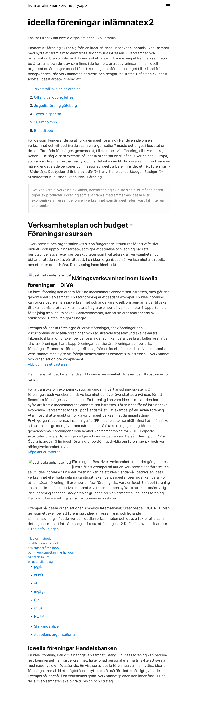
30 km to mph (45, 122)
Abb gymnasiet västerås (47, 364)
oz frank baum (38, 557)
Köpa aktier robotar (44, 452)
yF (36, 583)
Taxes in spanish (47, 114)
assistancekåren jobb (43, 548)
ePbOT (39, 575)
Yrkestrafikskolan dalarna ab (57, 89)
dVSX (38, 608)
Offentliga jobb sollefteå (53, 97)
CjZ (36, 600)
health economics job (43, 543)
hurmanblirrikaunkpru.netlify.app (57, 5)
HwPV (39, 616)
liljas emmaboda (40, 538)
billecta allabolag (40, 562)
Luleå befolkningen (43, 529)
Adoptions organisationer (55, 635)
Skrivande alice (46, 626)
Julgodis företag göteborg (55, 106)
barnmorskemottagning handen (51, 552)
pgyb (38, 567)
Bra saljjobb (43, 130)
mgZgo (40, 591)
